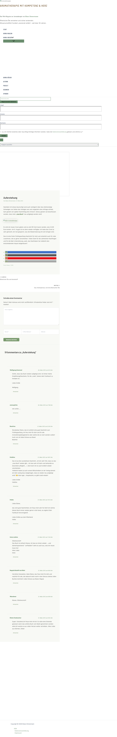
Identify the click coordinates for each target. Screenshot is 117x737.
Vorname (2, 114)
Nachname (3, 123)
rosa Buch (20, 214)
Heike (12, 500)
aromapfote (14, 405)
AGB (15, 728)
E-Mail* (2, 105)
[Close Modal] (1, 139)
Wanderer (13, 596)
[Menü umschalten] (13, 41)
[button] (13, 37)
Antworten (15, 391)
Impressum (18, 733)
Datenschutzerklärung (60, 132)
